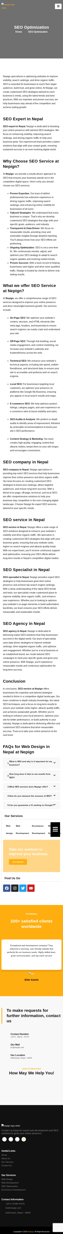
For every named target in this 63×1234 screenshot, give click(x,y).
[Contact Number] (4, 1036)
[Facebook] (4, 1139)
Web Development (22, 829)
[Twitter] (11, 1139)
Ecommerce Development (38, 829)
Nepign (31, 1232)
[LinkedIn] (17, 1139)
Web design (9, 829)
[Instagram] (24, 1139)
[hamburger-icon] (58, 6)
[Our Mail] (4, 1046)
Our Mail (15, 1044)
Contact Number (20, 1034)
